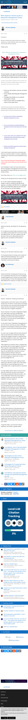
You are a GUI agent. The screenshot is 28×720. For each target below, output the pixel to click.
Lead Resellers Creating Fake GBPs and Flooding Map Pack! (14, 557)
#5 (26, 295)
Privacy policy (4, 700)
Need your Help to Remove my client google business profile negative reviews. (15, 581)
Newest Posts (7, 546)
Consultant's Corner (17, 442)
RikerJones (7, 478)
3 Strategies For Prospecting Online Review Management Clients (15, 465)
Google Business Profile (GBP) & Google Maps (14, 553)
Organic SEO (6, 592)
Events (11, 450)
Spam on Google (7, 585)
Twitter (13, 175)
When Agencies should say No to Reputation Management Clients (12, 16)
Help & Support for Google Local (11, 577)
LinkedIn (24, 175)
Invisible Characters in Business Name (14, 595)
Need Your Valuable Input (10, 564)
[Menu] (2, 2)
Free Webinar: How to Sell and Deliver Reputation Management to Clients (16, 448)
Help (2, 703)
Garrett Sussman (6, 19)
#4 (26, 270)
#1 (26, 33)
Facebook (18, 175)
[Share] (24, 34)
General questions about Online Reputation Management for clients (15, 439)
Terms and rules (4, 697)
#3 (26, 248)
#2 (26, 222)
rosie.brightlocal (8, 459)
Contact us (3, 691)
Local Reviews (16, 459)
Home (2, 706)
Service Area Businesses (9, 567)
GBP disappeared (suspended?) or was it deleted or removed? (14, 549)
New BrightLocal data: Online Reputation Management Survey (14, 456)
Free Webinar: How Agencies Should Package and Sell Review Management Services (16, 474)
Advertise (3, 694)
